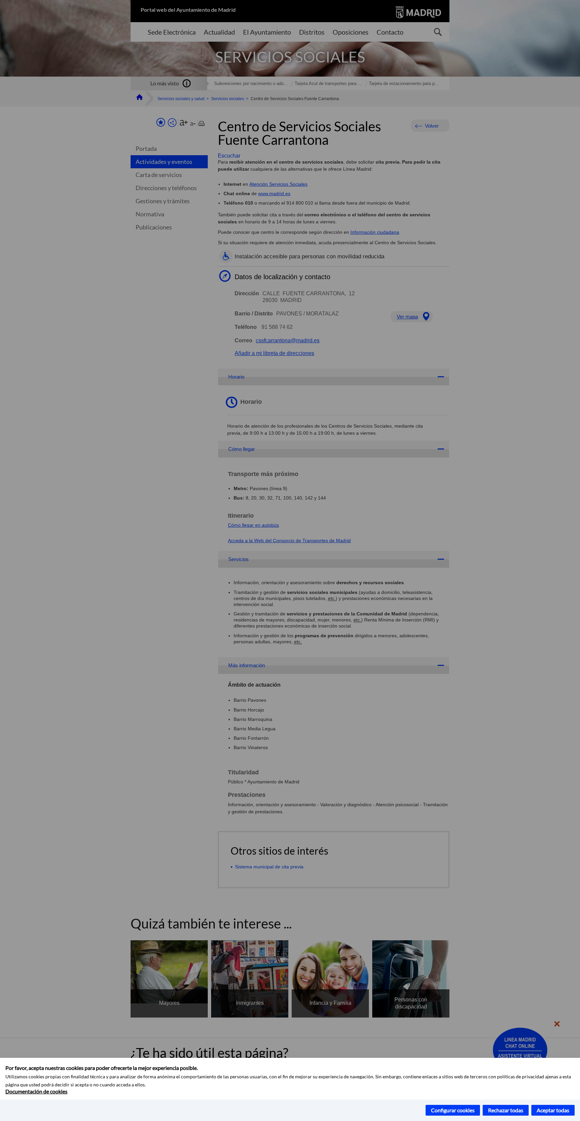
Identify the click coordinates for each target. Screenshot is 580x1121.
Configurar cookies (453, 1110)
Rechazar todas (505, 1110)
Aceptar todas (553, 1110)
